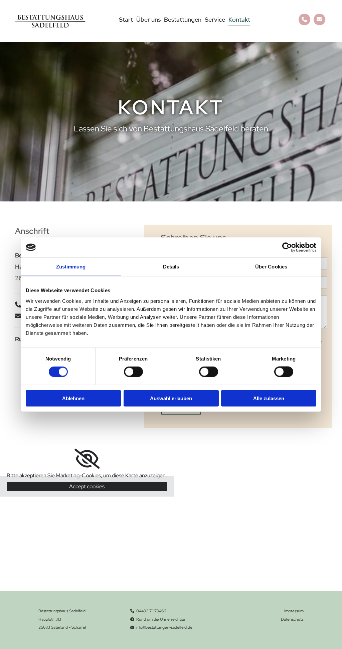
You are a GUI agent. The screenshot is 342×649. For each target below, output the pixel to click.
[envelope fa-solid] (319, 19)
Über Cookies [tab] (271, 266)
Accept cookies (87, 486)
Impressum (294, 611)
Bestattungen (182, 19)
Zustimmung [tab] (71, 266)
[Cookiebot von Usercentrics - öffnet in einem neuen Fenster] (287, 247)
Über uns (148, 19)
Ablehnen (73, 398)
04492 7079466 (151, 611)
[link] (87, 459)
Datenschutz (292, 619)
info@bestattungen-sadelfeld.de (164, 627)
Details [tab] (171, 266)
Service (215, 19)
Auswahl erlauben (171, 398)
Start (126, 19)
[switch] (133, 372)
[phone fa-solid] (304, 19)
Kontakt (239, 19)
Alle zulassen (268, 398)
